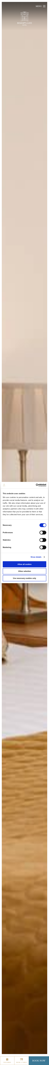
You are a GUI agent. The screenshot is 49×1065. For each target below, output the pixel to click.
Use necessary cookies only (24, 578)
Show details (36, 557)
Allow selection (24, 571)
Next (35, 643)
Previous (14, 643)
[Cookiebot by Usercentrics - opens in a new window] (35, 485)
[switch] (42, 532)
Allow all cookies (24, 564)
